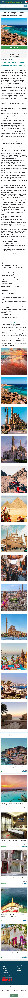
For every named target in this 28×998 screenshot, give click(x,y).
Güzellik (17, 9)
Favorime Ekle (15, 54)
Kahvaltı (12, 9)
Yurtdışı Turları (23, 9)
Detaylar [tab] (11, 59)
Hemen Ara (14, 47)
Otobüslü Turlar (5, 9)
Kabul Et (14, 995)
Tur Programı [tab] (4, 59)
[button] (3, 31)
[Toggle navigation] (3, 2)
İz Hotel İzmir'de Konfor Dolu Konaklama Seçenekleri (13, 840)
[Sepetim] (26, 2)
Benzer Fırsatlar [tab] (5, 735)
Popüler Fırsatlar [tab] (14, 735)
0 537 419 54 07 (14, 51)
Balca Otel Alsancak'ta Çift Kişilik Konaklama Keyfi (13, 877)
